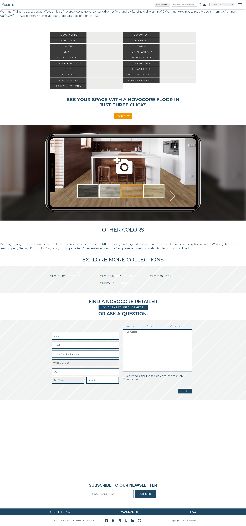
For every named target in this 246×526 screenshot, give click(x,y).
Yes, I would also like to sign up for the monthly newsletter (154, 377)
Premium (73, 276)
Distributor (179, 326)
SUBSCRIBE (145, 494)
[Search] (200, 4)
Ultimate (123, 283)
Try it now (123, 116)
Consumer (131, 326)
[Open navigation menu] (240, 4)
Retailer (154, 326)
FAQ (193, 512)
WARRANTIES (130, 512)
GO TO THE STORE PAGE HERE (123, 307)
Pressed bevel (173, 276)
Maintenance (60, 512)
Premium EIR (123, 276)
